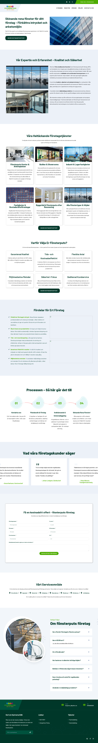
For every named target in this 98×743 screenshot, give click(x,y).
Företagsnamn (12, 521)
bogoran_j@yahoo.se (71, 705)
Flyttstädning (73, 720)
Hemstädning (73, 723)
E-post (51, 521)
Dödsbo (74, 8)
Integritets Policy (45, 723)
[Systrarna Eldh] (10, 8)
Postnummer (12, 535)
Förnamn (11, 528)
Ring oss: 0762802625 (87, 2)
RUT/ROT (42, 720)
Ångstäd (67, 8)
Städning (59, 8)
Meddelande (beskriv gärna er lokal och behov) (21, 542)
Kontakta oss (89, 8)
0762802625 (90, 705)
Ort (50, 535)
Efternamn (52, 528)
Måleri (80, 8)
